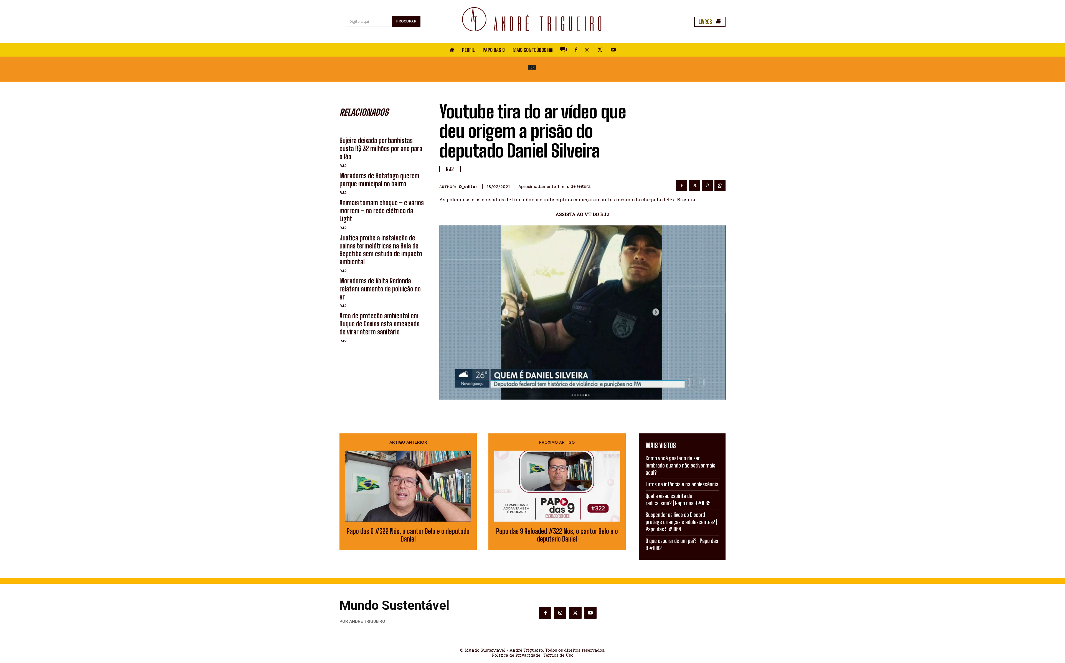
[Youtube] (590, 613)
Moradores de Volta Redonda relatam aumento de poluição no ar (380, 289)
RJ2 (532, 67)
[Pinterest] (707, 185)
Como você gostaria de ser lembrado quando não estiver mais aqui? (680, 465)
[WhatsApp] (720, 185)
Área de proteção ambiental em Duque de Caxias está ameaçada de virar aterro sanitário (379, 324)
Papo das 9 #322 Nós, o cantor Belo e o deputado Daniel (408, 535)
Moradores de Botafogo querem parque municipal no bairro (379, 180)
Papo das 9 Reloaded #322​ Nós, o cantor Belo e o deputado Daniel (557, 535)
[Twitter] (694, 185)
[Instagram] (560, 613)
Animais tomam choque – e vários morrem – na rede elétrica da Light (381, 211)
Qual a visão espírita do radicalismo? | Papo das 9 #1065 (678, 499)
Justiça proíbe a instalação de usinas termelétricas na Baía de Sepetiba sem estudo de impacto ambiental (380, 250)
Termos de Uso (558, 655)
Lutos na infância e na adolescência (682, 484)
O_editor (468, 186)
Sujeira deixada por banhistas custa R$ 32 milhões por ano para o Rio (380, 148)
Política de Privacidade (516, 655)
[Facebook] (681, 185)
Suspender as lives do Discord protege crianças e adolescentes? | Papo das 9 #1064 (681, 521)
